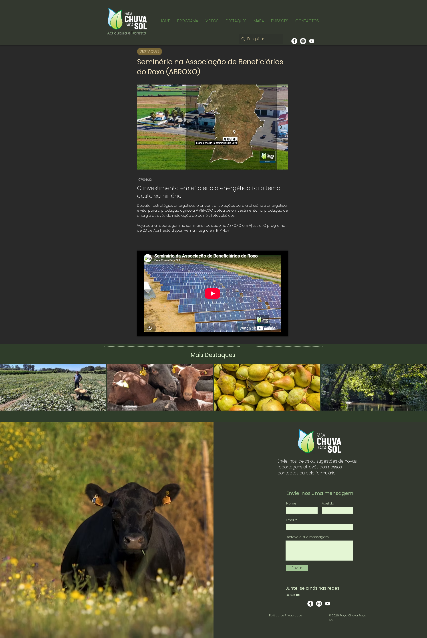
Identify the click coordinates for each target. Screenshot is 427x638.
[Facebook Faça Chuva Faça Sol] (310, 604)
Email (290, 520)
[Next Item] (280, 126)
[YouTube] (312, 41)
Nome (291, 503)
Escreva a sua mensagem (307, 537)
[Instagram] (303, 41)
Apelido (328, 503)
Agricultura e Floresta (126, 33)
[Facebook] (294, 41)
